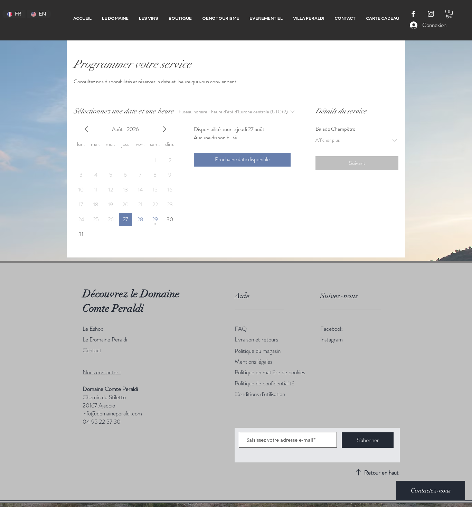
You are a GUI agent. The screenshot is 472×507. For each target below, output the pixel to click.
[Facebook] (413, 14)
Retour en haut (381, 472)
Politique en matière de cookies (270, 372)
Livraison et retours (256, 339)
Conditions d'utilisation (260, 394)
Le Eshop (93, 329)
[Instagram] (431, 14)
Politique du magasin (258, 351)
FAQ (241, 329)
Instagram (331, 339)
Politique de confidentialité (264, 383)
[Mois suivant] (164, 129)
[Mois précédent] (86, 129)
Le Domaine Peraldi (106, 339)
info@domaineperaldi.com (112, 413)
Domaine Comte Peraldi (110, 389)
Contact (92, 350)
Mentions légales (253, 361)
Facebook (331, 329)
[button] (449, 14)
